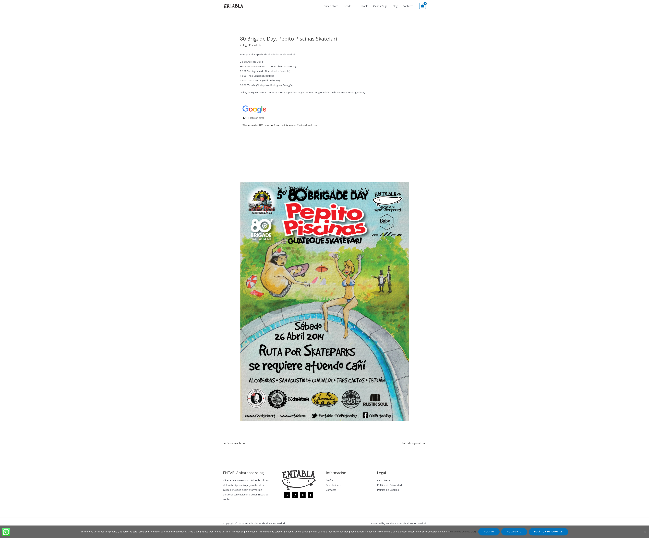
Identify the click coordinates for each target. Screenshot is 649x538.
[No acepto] (644, 531)
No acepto (514, 531)
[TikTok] (295, 495)
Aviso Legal (383, 480)
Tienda (347, 6)
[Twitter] (303, 495)
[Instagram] (287, 495)
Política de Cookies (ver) (463, 531)
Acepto (489, 531)
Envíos (329, 480)
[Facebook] (310, 495)
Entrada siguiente (414, 443)
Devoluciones (333, 485)
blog (244, 45)
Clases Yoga (380, 6)
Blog (395, 6)
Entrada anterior (234, 443)
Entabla (363, 6)
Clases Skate (330, 6)
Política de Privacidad (389, 485)
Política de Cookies (388, 489)
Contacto (408, 6)
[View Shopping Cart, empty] (422, 6)
